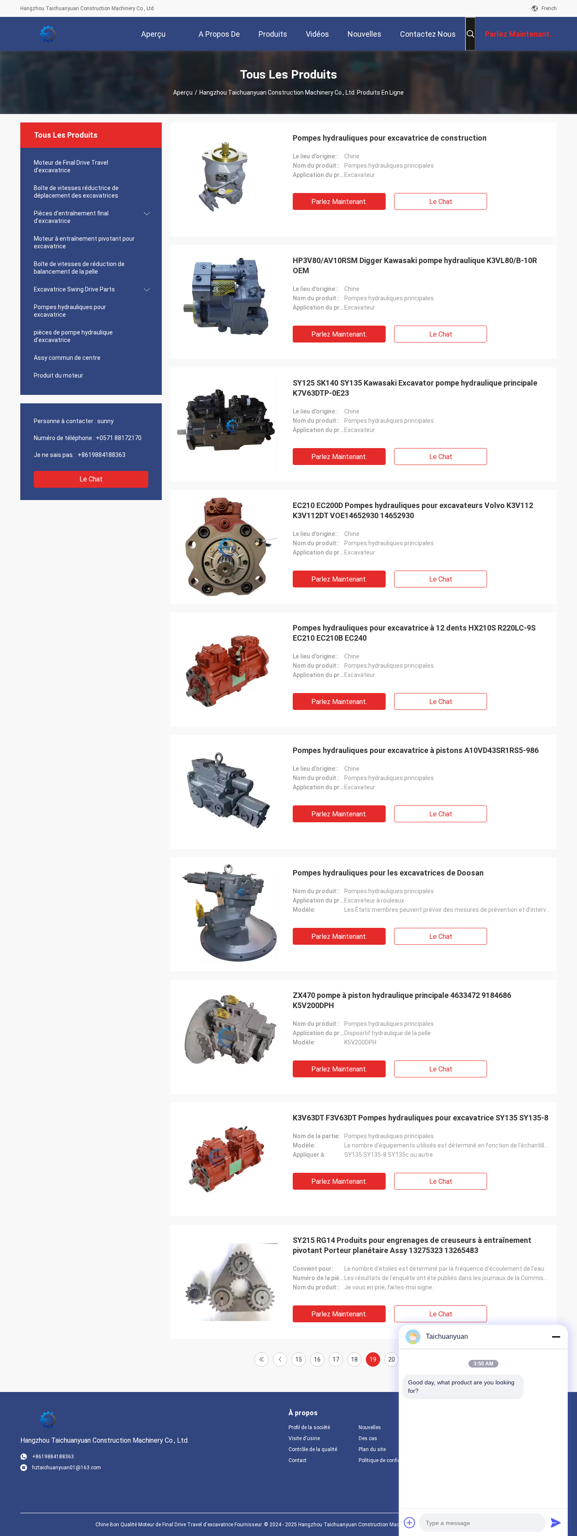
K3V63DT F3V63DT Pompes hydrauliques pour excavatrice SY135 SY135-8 (420, 1117)
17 (335, 1359)
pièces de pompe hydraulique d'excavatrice (73, 336)
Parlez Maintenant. (339, 202)
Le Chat (91, 479)
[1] (261, 1359)
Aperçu (183, 92)
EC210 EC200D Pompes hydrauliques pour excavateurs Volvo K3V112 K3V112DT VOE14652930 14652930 (413, 510)
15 (298, 1359)
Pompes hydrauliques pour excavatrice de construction (390, 137)
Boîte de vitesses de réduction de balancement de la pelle (79, 268)
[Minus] (556, 1337)
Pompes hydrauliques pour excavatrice (70, 311)
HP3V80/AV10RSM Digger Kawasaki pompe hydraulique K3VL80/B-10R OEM (415, 265)
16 (317, 1359)
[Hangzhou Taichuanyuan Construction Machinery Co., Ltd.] (47, 33)
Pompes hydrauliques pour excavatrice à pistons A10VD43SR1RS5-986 (416, 750)
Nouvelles (370, 1427)
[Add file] (410, 1522)
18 (354, 1359)
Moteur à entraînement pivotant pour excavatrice (84, 242)
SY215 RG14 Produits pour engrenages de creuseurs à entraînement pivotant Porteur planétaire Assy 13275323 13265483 (412, 1245)
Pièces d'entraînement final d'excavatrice (71, 217)
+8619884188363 (101, 454)
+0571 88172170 (119, 438)
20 (391, 1359)
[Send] (556, 1522)
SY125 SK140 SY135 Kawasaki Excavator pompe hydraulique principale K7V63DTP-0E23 (415, 387)
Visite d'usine (304, 1438)
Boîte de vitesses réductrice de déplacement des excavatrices (76, 192)
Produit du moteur (58, 375)
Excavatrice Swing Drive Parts (74, 289)
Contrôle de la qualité (312, 1449)
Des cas (368, 1438)
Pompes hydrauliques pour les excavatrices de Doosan (388, 872)
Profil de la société (309, 1427)
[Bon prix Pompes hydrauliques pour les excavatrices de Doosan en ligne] (227, 914)
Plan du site (372, 1449)
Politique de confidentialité (387, 1460)
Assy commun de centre (67, 357)
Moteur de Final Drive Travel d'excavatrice (71, 166)
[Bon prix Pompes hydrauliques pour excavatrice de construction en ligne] (227, 179)
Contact (297, 1460)
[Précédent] (280, 1359)
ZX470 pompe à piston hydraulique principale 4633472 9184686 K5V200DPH (402, 1000)
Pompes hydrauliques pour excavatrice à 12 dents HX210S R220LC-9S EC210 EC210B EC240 (414, 632)
